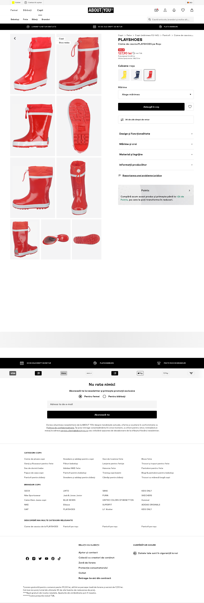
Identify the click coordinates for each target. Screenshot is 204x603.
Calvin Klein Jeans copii (35, 500)
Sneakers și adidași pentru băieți (79, 477)
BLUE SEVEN (69, 500)
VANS (105, 491)
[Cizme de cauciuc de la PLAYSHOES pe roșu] (32, 126)
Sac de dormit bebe (34, 468)
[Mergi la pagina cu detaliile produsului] (124, 75)
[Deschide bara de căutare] (149, 19)
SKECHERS (147, 495)
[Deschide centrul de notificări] (174, 10)
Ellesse (66, 504)
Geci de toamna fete (112, 459)
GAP (26, 509)
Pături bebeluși (70, 463)
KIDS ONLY (147, 491)
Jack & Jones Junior (72, 495)
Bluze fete (147, 459)
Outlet (17, 2)
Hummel (145, 500)
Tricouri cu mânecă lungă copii (156, 477)
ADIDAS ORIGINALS (151, 504)
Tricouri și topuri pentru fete (155, 463)
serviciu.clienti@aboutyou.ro (74, 430)
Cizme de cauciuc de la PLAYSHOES (41, 526)
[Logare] (165, 10)
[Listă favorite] (183, 10)
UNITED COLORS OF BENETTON (118, 500)
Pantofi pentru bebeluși (74, 473)
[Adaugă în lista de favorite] (190, 107)
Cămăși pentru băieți (112, 477)
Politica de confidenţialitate (60, 428)
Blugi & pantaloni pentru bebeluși (158, 473)
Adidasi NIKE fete (71, 468)
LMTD (66, 491)
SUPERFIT (107, 504)
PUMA (105, 495)
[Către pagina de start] (41, 546)
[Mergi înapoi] (14, 38)
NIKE (26, 504)
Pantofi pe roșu (70, 526)
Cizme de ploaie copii (34, 459)
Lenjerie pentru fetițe (113, 463)
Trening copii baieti (111, 473)
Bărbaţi (27, 10)
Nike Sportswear (32, 495)
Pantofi (167, 35)
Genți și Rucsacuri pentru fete (38, 463)
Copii (40, 10)
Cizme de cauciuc (182, 35)
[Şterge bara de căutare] (191, 19)
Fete (129, 35)
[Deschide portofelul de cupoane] (156, 10)
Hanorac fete (109, 468)
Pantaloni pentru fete (152, 468)
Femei (14, 10)
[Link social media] (27, 558)
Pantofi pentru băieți (34, 477)
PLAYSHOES (69, 509)
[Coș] (192, 10)
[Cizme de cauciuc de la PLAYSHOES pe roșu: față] (32, 64)
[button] (156, 94)
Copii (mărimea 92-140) (147, 35)
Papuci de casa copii (34, 473)
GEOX (27, 491)
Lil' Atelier (107, 509)
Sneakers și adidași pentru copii (78, 459)
